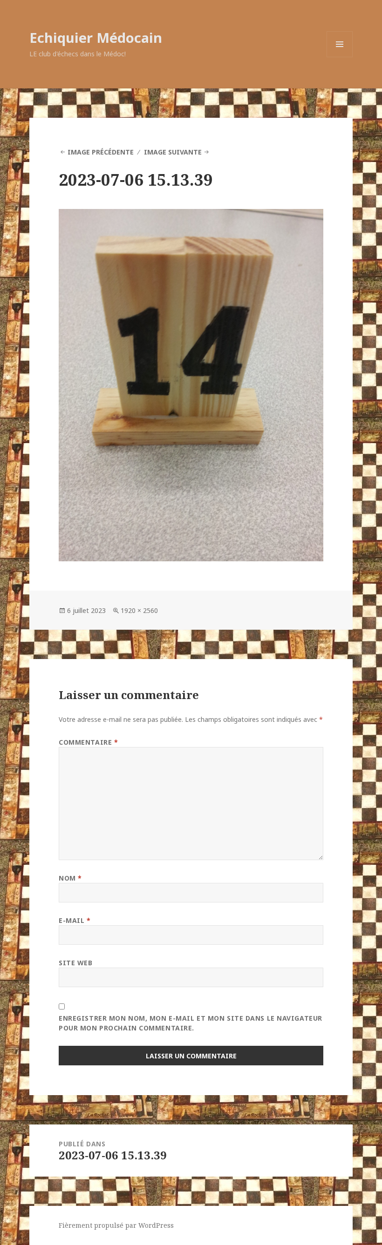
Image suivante (173, 152)
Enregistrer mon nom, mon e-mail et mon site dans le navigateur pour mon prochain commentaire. (190, 1023)
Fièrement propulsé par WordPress (116, 1225)
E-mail (74, 920)
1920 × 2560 (139, 610)
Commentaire (88, 742)
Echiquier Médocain (95, 37)
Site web (75, 962)
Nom (70, 878)
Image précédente (101, 152)
